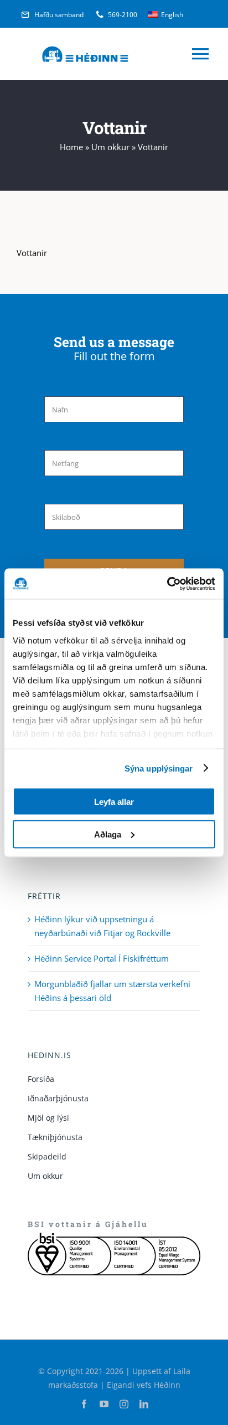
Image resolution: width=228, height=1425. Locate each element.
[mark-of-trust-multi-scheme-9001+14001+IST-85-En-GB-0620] (114, 1236)
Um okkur (110, 146)
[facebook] (84, 1404)
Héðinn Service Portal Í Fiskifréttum (101, 958)
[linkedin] (143, 1404)
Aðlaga (107, 834)
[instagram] (124, 1404)
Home (71, 146)
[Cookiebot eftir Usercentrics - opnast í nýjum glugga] (166, 583)
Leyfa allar (114, 801)
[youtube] (104, 1404)
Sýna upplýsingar (159, 768)
